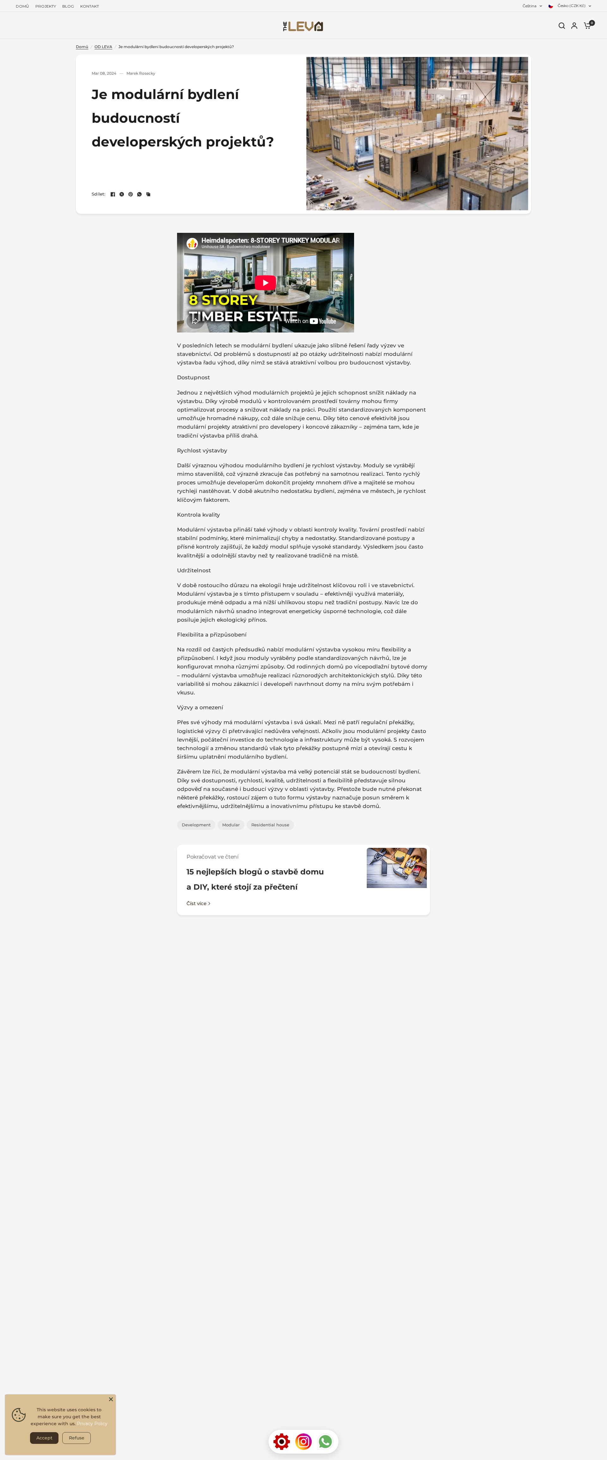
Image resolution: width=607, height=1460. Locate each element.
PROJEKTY (45, 6)
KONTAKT (89, 6)
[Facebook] (113, 194)
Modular (231, 824)
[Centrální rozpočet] (281, 1441)
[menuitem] (24, 6)
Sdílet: (98, 194)
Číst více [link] (196, 903)
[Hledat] (561, 25)
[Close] (111, 1399)
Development (196, 824)
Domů (82, 46)
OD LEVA (103, 46)
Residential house (270, 824)
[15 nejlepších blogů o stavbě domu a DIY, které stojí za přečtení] (397, 880)
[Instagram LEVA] (303, 1441)
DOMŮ (22, 6)
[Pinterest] (130, 194)
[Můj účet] (574, 25)
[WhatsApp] (139, 194)
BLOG (68, 6)
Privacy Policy (92, 1423)
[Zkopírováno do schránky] (148, 194)
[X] (122, 194)
